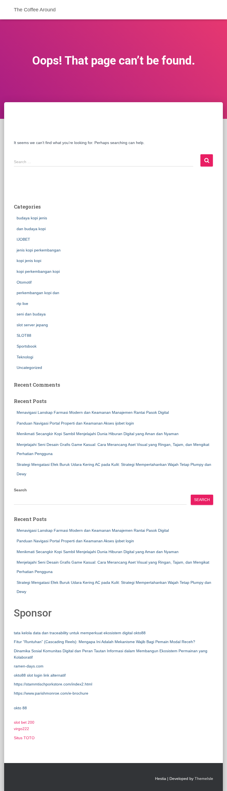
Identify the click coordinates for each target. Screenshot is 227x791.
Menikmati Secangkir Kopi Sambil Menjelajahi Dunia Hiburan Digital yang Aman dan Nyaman (98, 434)
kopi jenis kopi (29, 260)
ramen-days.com (28, 666)
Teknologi (25, 357)
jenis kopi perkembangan (39, 250)
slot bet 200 (24, 722)
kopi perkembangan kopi (38, 271)
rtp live (22, 303)
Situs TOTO (24, 738)
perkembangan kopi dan (38, 293)
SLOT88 (24, 335)
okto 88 (20, 708)
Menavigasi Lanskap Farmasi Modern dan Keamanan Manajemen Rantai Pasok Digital (93, 412)
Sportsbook (27, 346)
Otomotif (24, 282)
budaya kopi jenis (32, 218)
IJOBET (23, 239)
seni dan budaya (31, 314)
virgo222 (21, 728)
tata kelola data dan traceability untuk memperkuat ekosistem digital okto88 (80, 633)
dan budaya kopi (31, 229)
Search (20, 490)
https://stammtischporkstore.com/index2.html (53, 684)
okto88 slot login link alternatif (40, 675)
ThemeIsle (204, 778)
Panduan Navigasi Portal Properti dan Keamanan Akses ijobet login (75, 423)
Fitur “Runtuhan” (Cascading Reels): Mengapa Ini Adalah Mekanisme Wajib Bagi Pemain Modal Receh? (104, 642)
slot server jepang (32, 325)
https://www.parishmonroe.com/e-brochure (51, 693)
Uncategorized (29, 367)
